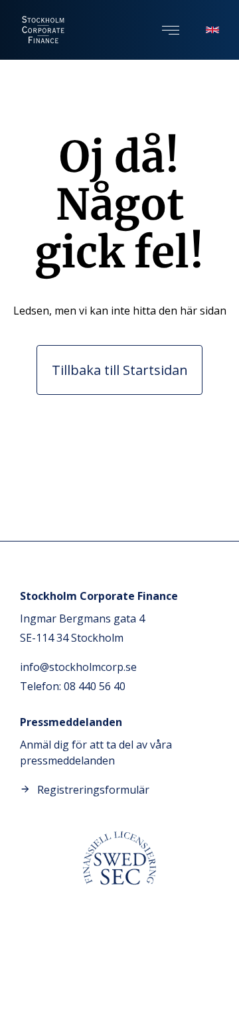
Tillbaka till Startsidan (120, 370)
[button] (170, 30)
